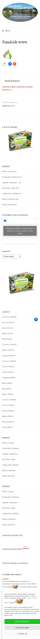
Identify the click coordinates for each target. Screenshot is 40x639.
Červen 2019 (7, 366)
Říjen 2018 (6, 383)
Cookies (5, 579)
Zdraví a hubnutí (8, 199)
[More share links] (14, 64)
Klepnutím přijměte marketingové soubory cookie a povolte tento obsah (20, 230)
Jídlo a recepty (8, 171)
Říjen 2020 (6, 333)
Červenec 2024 (8, 317)
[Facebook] (36, 319)
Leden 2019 (6, 372)
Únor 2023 (6, 328)
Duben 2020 (7, 350)
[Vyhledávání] (36, 31)
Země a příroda (8, 205)
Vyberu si (22, 634)
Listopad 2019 (7, 356)
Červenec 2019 (8, 361)
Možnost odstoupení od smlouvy (15, 563)
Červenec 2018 (8, 400)
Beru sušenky (22, 621)
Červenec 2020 (8, 344)
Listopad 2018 (7, 378)
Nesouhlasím (22, 628)
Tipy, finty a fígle (8, 188)
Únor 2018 (6, 427)
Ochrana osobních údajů (12, 549)
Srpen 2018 (6, 394)
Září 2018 (5, 389)
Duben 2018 (6, 416)
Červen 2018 (7, 405)
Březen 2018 (7, 422)
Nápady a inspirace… (10, 182)
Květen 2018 (7, 411)
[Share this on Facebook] (10, 64)
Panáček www (8, 106)
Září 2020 (6, 339)
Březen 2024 (7, 322)
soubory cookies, (31, 598)
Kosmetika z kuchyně (10, 177)
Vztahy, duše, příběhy (10, 193)
